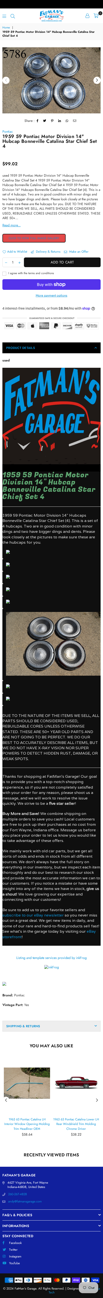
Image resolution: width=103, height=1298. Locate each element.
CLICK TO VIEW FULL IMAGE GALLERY (34, 238)
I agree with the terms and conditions (30, 273)
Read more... (11, 225)
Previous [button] (6, 80)
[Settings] (87, 15)
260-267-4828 (17, 1194)
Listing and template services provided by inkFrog (51, 957)
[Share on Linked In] (59, 121)
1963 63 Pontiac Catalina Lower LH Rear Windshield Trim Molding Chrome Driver (76, 1124)
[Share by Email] (75, 121)
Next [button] (97, 80)
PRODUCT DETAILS (20, 348)
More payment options (51, 295)
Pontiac (7, 131)
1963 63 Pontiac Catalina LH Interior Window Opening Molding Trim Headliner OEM (27, 1124)
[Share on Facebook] (37, 121)
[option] (51, 80)
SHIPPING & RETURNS (23, 1026)
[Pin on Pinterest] (52, 121)
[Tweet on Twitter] (45, 121)
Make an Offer (78, 252)
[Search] (12, 15)
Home (6, 28)
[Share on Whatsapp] (67, 121)
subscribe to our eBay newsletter (33, 915)
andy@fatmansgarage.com (25, 1201)
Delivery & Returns (47, 252)
